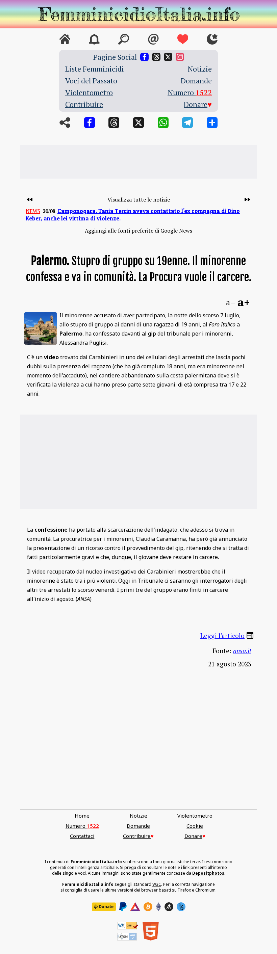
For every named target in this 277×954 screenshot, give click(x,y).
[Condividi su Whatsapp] (163, 122)
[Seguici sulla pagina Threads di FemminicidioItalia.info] (156, 57)
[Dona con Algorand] (169, 906)
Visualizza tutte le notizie (138, 199)
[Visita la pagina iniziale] (64, 39)
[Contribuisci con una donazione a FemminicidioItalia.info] (182, 39)
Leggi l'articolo (222, 635)
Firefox (184, 890)
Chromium (205, 890)
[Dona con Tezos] (181, 906)
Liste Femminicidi (94, 68)
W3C (156, 884)
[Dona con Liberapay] (104, 906)
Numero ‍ (190, 92)
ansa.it (242, 650)
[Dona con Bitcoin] (148, 906)
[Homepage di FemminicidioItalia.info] (138, 14)
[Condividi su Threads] (113, 122)
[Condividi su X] (138, 122)
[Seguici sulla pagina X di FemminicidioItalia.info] (168, 57)
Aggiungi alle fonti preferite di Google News (138, 230)
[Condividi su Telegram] (187, 122)
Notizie (199, 68)
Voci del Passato (91, 80)
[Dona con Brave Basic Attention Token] (135, 906)
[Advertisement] (138, 162)
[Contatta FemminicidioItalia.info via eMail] (153, 39)
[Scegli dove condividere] (212, 122)
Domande (196, 80)
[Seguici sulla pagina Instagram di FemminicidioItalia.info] (180, 57)
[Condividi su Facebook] (89, 122)
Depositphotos (208, 873)
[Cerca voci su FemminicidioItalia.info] (123, 39)
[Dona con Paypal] (123, 906)
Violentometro (89, 92)
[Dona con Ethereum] (158, 906)
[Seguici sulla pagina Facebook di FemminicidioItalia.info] (144, 57)
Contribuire (84, 104)
